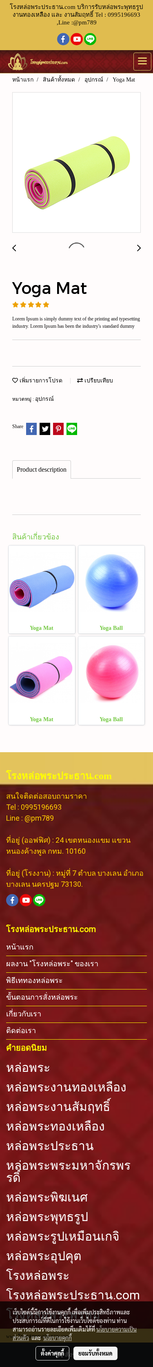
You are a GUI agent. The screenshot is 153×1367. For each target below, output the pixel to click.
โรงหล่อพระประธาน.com (73, 1295)
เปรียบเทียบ (98, 381)
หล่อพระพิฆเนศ (47, 1197)
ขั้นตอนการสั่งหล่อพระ (42, 997)
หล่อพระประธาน (50, 1146)
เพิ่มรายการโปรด (40, 381)
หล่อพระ (28, 1068)
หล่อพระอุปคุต (43, 1256)
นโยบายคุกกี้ (57, 1337)
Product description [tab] (42, 469)
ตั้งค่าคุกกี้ (52, 1353)
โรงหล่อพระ (37, 1276)
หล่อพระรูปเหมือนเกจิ (63, 1236)
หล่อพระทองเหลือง (55, 1126)
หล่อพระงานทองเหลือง (66, 1087)
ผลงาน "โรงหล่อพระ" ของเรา (52, 963)
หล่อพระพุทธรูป (47, 1217)
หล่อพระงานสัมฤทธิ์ (58, 1107)
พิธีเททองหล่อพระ (34, 980)
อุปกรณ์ (44, 399)
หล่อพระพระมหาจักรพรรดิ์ (68, 1171)
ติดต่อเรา (21, 1030)
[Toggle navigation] (142, 62)
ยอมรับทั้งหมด (95, 1353)
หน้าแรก (19, 947)
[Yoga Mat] (76, 163)
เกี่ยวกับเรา (23, 1013)
